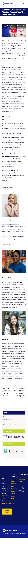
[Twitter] (23, 488)
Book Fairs (14, 488)
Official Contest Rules (13, 496)
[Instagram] (23, 491)
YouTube (14, 58)
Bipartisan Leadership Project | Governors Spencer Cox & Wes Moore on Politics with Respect (19, 393)
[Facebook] (20, 488)
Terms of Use (23, 533)
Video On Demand (13, 485)
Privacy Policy (16, 533)
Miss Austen (11, 137)
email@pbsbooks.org (8, 503)
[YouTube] (20, 491)
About (12, 481)
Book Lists (13, 491)
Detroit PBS (9, 533)
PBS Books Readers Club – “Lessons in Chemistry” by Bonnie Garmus (7, 392)
